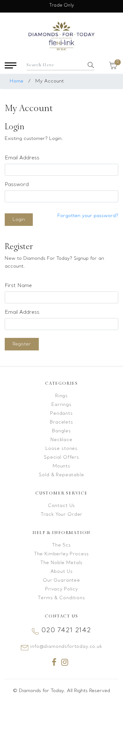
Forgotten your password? (87, 216)
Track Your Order (61, 514)
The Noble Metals (61, 563)
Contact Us (61, 506)
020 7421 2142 (66, 630)
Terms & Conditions (61, 598)
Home (16, 81)
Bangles (61, 431)
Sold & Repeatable (61, 475)
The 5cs (61, 545)
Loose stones (61, 448)
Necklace (61, 440)
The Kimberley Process (61, 554)
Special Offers (61, 457)
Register (22, 344)
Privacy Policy (61, 589)
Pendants (61, 413)
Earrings (61, 405)
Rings (61, 396)
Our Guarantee (61, 580)
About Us (61, 571)
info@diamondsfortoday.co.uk (66, 646)
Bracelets (61, 422)
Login (19, 219)
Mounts (61, 466)
